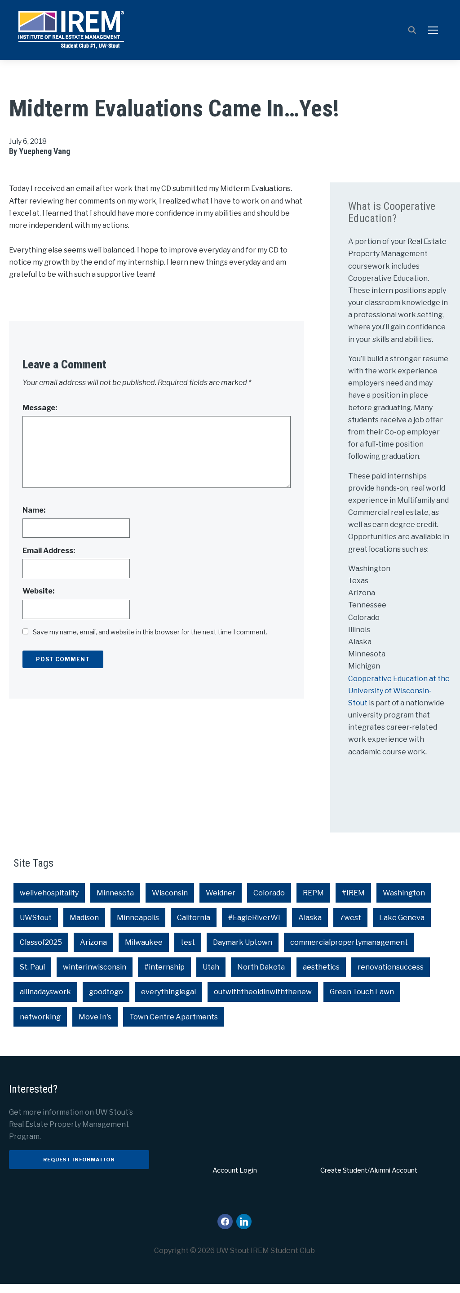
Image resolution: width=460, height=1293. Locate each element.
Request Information (79, 1159)
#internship (164, 967)
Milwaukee (144, 942)
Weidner (220, 893)
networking (40, 1017)
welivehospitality (49, 893)
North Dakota (261, 967)
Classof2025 (41, 942)
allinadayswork (45, 991)
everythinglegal (168, 991)
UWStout (36, 917)
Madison (84, 917)
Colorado (269, 893)
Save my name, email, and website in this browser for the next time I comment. (150, 632)
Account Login (234, 1170)
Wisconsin (170, 893)
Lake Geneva (402, 917)
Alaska (310, 917)
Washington (404, 893)
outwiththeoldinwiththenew (263, 991)
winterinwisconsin (94, 967)
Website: (38, 591)
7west (350, 917)
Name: (33, 510)
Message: (39, 407)
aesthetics (321, 967)
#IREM (353, 893)
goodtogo (106, 991)
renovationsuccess (391, 967)
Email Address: (48, 550)
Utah (211, 967)
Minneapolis (138, 917)
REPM (313, 893)
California (193, 917)
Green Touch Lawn (362, 991)
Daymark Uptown (242, 942)
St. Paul (32, 967)
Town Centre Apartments (173, 1017)
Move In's (95, 1017)
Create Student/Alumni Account (368, 1170)
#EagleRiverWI (254, 917)
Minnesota (115, 893)
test (188, 942)
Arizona (93, 942)
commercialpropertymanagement (349, 942)
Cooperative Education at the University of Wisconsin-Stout (399, 690)
